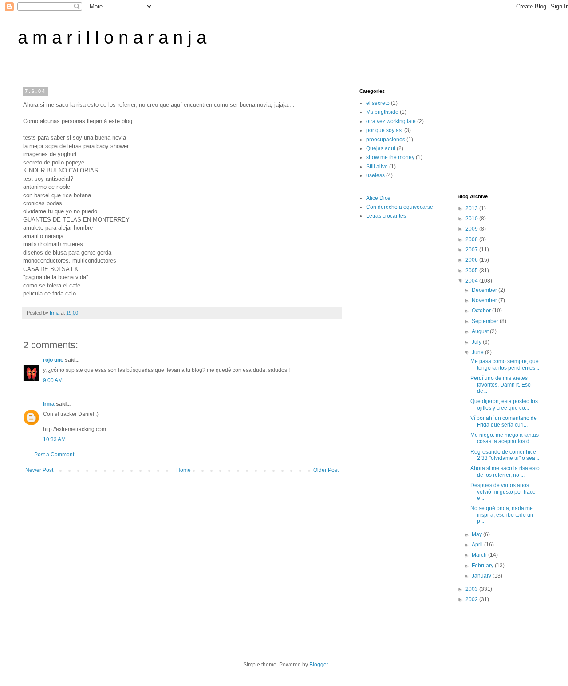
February (483, 565)
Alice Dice (378, 198)
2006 (472, 260)
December (485, 290)
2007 (472, 250)
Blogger (318, 665)
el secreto (378, 103)
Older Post (326, 470)
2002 (472, 599)
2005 (472, 270)
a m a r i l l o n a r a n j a (112, 37)
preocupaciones (385, 139)
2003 (472, 589)
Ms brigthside (382, 112)
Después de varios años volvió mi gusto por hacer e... (503, 491)
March (480, 555)
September (486, 321)
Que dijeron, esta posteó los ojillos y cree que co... (504, 404)
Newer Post (39, 470)
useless (375, 175)
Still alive (377, 167)
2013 (472, 208)
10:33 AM (54, 439)
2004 (472, 281)
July (477, 342)
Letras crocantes (386, 216)
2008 (472, 239)
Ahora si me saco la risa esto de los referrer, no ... (505, 471)
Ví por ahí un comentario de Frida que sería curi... (503, 421)
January (482, 576)
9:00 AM (53, 380)
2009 (472, 229)
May (477, 534)
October (482, 310)
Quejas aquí (380, 148)
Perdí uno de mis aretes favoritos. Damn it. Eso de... (500, 384)
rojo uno (53, 360)
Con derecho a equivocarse (399, 207)
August (481, 331)
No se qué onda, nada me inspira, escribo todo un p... (501, 514)
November (485, 300)
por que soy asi (384, 130)
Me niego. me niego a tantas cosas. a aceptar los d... (504, 438)
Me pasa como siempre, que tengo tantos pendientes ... (505, 364)
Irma (49, 404)
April (478, 545)
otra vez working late (391, 121)
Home (183, 470)
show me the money (390, 157)
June (478, 352)
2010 (472, 218)
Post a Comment (54, 454)
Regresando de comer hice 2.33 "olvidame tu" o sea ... (505, 455)
